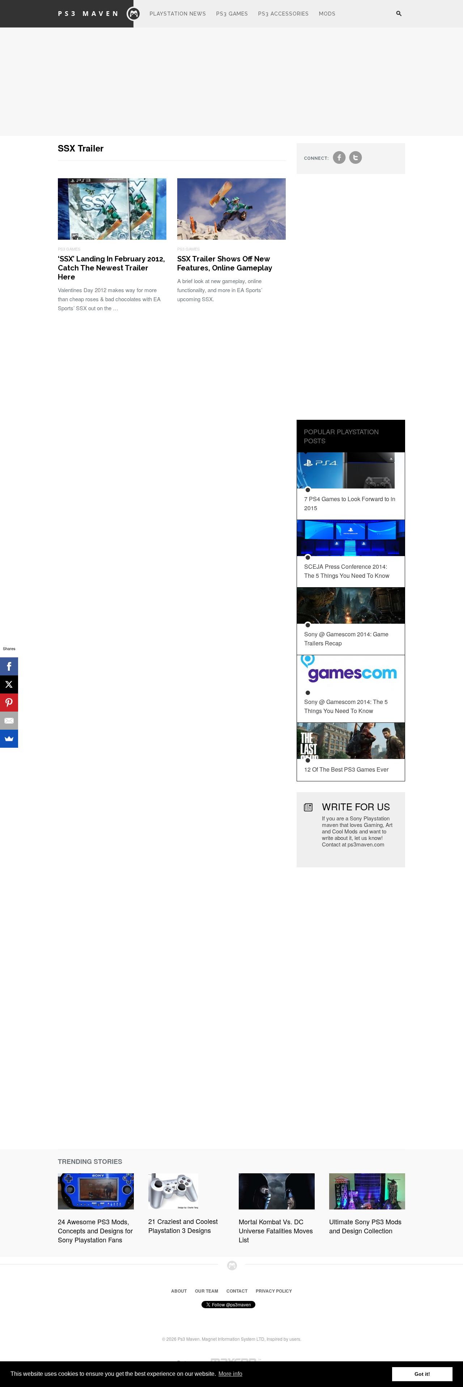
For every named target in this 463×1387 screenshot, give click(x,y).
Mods (327, 14)
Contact (236, 1291)
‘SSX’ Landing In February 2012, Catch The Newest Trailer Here (111, 268)
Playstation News (178, 14)
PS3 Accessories (283, 14)
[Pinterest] (9, 703)
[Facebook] (9, 666)
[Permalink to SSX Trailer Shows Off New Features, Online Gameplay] (231, 237)
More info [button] (230, 1374)
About (179, 1291)
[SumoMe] (9, 739)
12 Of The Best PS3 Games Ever (346, 769)
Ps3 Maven (89, 13)
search (398, 17)
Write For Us (356, 806)
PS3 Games (232, 14)
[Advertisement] (231, 81)
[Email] (9, 721)
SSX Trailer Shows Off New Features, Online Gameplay (224, 263)
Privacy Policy (274, 1291)
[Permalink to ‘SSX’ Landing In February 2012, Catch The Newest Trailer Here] (112, 237)
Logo (134, 14)
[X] (9, 684)
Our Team (206, 1291)
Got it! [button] (422, 1374)
